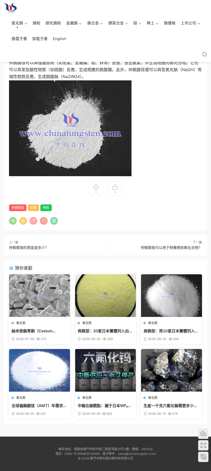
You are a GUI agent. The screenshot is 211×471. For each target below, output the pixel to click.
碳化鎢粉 (53, 23)
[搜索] (204, 54)
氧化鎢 (17, 23)
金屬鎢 (72, 23)
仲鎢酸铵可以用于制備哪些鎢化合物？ (171, 247)
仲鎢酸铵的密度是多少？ (29, 247)
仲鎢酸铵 (18, 208)
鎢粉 (36, 23)
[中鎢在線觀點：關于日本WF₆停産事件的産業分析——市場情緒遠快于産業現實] (105, 370)
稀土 (150, 23)
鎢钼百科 (10, 7)
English (59, 38)
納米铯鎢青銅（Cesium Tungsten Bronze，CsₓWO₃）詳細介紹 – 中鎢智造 (39, 331)
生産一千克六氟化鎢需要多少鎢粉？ (171, 405)
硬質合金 (116, 23)
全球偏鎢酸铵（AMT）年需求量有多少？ (39, 405)
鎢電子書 (19, 38)
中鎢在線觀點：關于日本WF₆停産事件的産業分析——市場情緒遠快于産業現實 (105, 405)
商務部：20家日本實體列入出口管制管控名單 (105, 331)
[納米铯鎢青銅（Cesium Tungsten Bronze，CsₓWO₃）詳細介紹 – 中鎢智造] (39, 295)
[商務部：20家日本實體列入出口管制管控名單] (105, 295)
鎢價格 (169, 23)
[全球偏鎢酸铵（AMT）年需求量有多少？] (39, 370)
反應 (33, 208)
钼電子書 (40, 38)
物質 (46, 208)
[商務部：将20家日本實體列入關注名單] (171, 295)
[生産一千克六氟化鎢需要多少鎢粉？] (171, 370)
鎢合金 (93, 23)
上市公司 (188, 23)
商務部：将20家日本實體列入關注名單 (171, 331)
